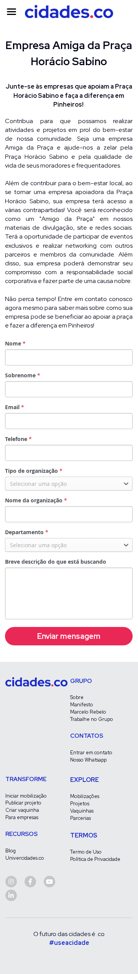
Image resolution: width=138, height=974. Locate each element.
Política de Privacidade (95, 859)
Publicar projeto (23, 803)
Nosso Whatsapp (88, 760)
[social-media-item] (11, 881)
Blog (10, 850)
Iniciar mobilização (26, 796)
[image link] (69, 11)
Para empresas (21, 817)
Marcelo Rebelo (88, 712)
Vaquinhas (82, 811)
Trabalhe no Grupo (91, 719)
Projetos (79, 803)
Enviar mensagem (68, 636)
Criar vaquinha (22, 810)
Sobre (77, 697)
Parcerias (80, 818)
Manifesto (81, 704)
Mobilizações (84, 796)
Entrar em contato (91, 752)
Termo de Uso (86, 852)
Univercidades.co (24, 858)
